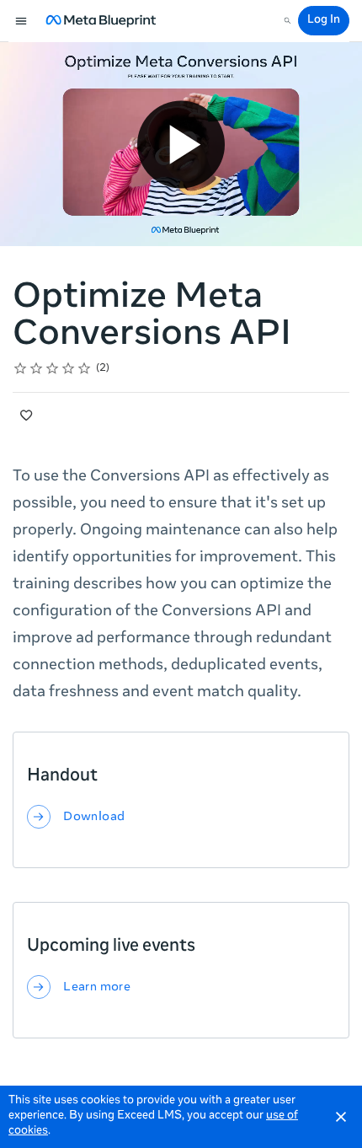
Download (94, 817)
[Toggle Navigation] (21, 21)
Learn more (96, 987)
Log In (323, 20)
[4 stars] (69, 368)
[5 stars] (85, 368)
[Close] (341, 1116)
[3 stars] (53, 368)
